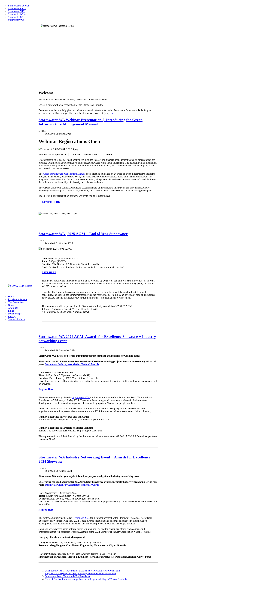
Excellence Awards (17, 299)
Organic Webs (9, 591)
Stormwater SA (16, 17)
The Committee (16, 302)
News (11, 305)
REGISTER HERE (49, 202)
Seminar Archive (16, 319)
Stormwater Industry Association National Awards (72, 364)
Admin (5, 586)
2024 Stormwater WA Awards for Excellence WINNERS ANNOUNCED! (82, 570)
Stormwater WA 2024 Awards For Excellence (67, 576)
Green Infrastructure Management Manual (64, 173)
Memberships (14, 313)
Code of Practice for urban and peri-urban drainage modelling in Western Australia (86, 579)
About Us (13, 308)
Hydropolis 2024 (81, 397)
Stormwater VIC (16, 11)
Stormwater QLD (17, 8)
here (112, 113)
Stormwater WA (16, 19)
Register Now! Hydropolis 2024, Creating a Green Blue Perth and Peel (80, 573)
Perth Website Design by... (15, 589)
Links (11, 310)
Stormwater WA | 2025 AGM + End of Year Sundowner (83, 234)
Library (11, 316)
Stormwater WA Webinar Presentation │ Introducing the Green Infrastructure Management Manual (91, 122)
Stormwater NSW (17, 14)
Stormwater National (18, 5)
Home (11, 296)
